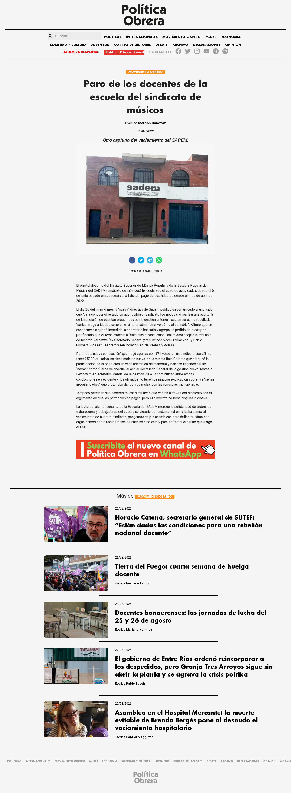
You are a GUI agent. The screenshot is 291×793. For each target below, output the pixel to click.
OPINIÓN (233, 44)
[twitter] (141, 261)
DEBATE (162, 44)
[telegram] (150, 261)
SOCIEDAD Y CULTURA (68, 44)
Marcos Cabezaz (152, 123)
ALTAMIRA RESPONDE (81, 52)
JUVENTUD (100, 44)
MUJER (211, 37)
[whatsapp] (159, 261)
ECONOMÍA (231, 37)
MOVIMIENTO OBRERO (181, 37)
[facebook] (132, 261)
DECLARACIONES (206, 44)
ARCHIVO (180, 44)
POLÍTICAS (112, 37)
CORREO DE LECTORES (132, 44)
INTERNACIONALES (141, 37)
